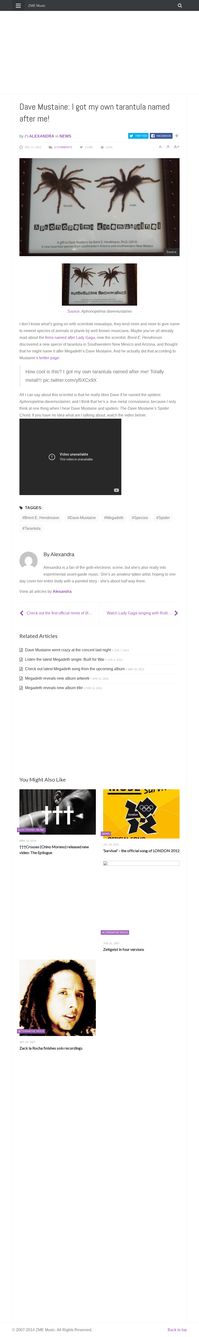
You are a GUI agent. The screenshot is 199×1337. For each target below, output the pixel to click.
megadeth (115, 518)
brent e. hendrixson (42, 518)
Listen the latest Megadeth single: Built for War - (73, 659)
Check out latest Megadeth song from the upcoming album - (84, 669)
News (65, 136)
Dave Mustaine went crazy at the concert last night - (76, 650)
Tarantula (33, 528)
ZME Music (36, 6)
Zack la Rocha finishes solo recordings (51, 1048)
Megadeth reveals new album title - (63, 688)
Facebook (164, 135)
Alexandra (41, 136)
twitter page (49, 358)
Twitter (141, 135)
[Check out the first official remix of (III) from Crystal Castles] (22, 613)
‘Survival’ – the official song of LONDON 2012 (141, 850)
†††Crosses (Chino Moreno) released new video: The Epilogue (54, 849)
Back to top (177, 1330)
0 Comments (63, 147)
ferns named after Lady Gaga (70, 337)
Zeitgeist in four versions (123, 949)
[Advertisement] (99, 52)
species (141, 518)
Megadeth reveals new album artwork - (66, 678)
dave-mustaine (83, 518)
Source (73, 311)
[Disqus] (99, 1126)
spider (164, 518)
